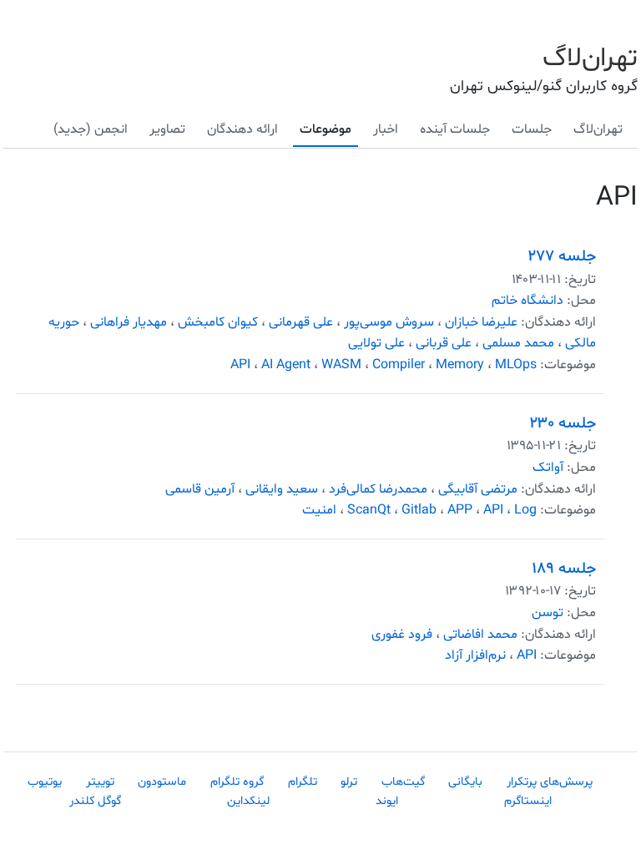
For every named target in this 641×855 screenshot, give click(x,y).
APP (459, 510)
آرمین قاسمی (200, 489)
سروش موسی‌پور (389, 322)
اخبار (385, 129)
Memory (460, 365)
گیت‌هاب (403, 782)
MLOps (516, 365)
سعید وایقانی (281, 489)
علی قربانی (444, 343)
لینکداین (248, 801)
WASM (341, 365)
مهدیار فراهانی (128, 322)
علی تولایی (376, 343)
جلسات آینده (455, 129)
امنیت (319, 510)
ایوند (387, 801)
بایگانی (465, 782)
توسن (547, 613)
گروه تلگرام (237, 782)
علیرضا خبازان (481, 322)
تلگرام (302, 782)
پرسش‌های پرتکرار (550, 782)
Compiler (398, 365)
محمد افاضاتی (480, 634)
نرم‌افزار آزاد (475, 655)
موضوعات (325, 129)
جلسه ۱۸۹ (564, 568)
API (240, 365)
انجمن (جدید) (90, 129)
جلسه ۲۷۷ (561, 256)
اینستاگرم (528, 801)
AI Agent (285, 365)
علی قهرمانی (301, 322)
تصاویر (167, 129)
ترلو (349, 782)
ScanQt (369, 510)
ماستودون (162, 782)
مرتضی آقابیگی (477, 489)
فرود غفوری (401, 634)
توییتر (100, 782)
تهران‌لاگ (590, 58)
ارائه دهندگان (242, 129)
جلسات (532, 129)
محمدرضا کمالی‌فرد (378, 489)
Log (525, 510)
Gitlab (419, 510)
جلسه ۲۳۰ (562, 423)
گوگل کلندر (95, 801)
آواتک (547, 467)
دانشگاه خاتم (527, 300)
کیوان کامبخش (218, 322)
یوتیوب (45, 782)
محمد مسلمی (518, 343)
